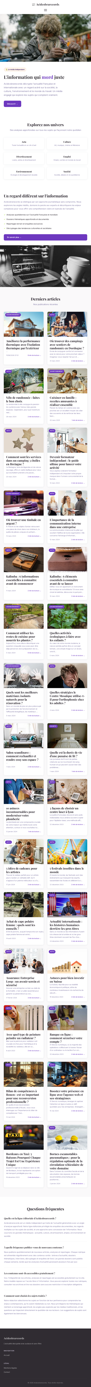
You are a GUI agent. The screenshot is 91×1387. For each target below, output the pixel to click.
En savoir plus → (14, 237)
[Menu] (45, 10)
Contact (7, 1372)
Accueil (6, 1355)
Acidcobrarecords (45, 4)
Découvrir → (12, 104)
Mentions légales (10, 1368)
